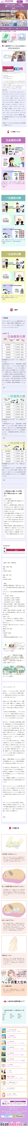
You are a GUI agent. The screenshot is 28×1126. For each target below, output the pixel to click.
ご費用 (3, 186)
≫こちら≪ (15, 327)
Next (26, 57)
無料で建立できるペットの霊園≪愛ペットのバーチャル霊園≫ (14, 675)
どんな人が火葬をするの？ (7, 67)
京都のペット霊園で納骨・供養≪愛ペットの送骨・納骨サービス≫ (14, 661)
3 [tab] (16, 65)
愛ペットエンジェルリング (7, 1111)
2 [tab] (14, 65)
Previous (1, 57)
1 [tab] (12, 65)
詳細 (4, 387)
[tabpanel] (14, 56)
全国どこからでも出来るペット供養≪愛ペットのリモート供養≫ (14, 650)
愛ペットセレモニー (16, 1111)
